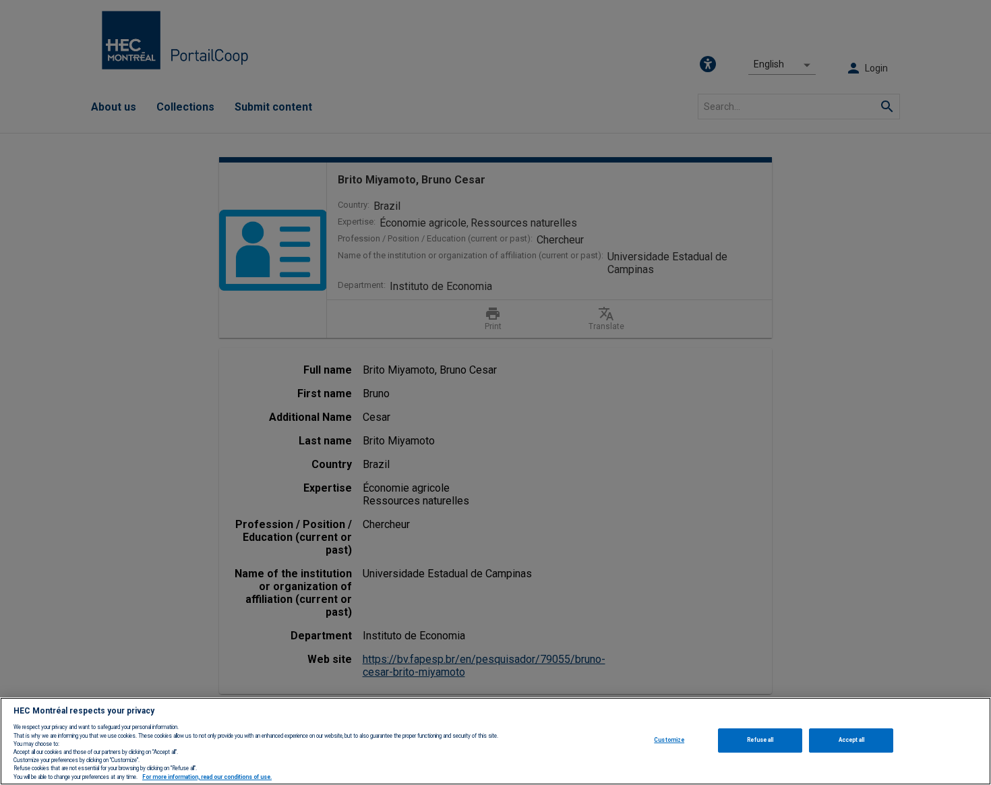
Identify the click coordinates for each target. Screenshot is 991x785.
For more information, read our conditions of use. (207, 777)
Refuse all (760, 739)
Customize (669, 739)
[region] (495, 741)
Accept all (852, 739)
